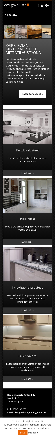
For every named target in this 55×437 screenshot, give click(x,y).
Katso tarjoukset (31, 93)
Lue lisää (26, 173)
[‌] (38, 5)
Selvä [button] (22, 432)
